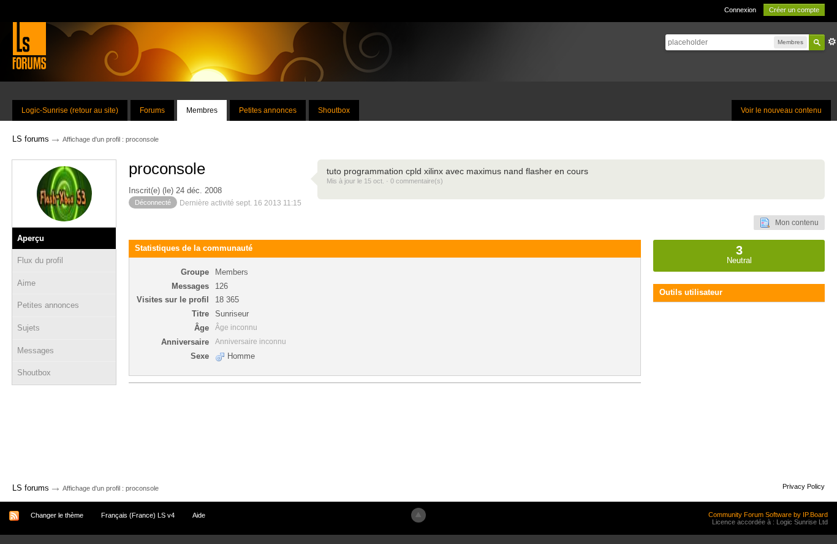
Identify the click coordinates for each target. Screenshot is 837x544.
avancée (832, 42)
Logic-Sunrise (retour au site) (69, 110)
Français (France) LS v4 (138, 515)
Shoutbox (334, 110)
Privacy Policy (803, 486)
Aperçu (30, 238)
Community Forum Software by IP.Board (768, 514)
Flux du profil (40, 260)
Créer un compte (794, 9)
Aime (26, 283)
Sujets (28, 327)
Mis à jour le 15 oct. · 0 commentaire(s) (385, 181)
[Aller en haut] (418, 515)
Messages (35, 350)
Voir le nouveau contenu (781, 110)
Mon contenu (794, 222)
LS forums (30, 487)
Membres (202, 110)
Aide (198, 515)
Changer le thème (57, 515)
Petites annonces (268, 110)
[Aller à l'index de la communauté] (29, 45)
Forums (152, 110)
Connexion (740, 9)
